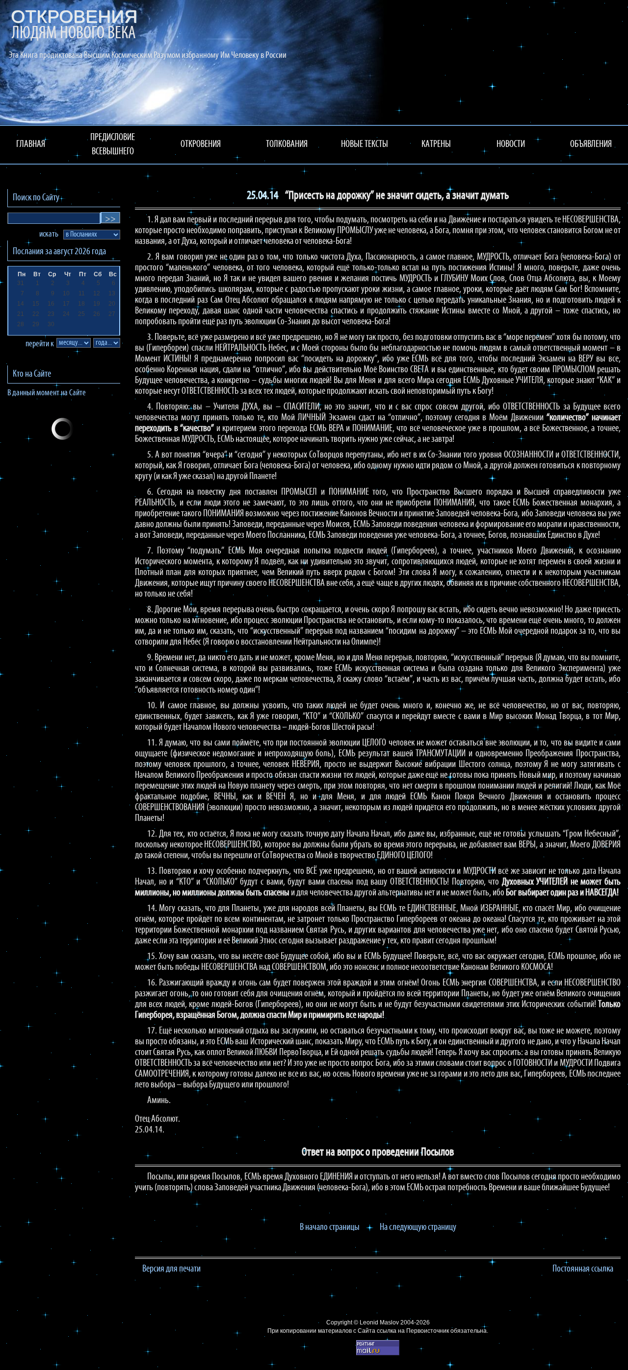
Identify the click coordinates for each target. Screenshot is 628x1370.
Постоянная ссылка (582, 1269)
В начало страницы (330, 1227)
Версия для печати (171, 1269)
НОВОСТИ (511, 144)
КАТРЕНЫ (436, 144)
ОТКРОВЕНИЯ (201, 144)
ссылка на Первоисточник (413, 1330)
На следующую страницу (418, 1227)
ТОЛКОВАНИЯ (287, 144)
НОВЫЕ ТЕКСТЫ (364, 144)
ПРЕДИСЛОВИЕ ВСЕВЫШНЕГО (112, 145)
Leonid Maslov (379, 1322)
